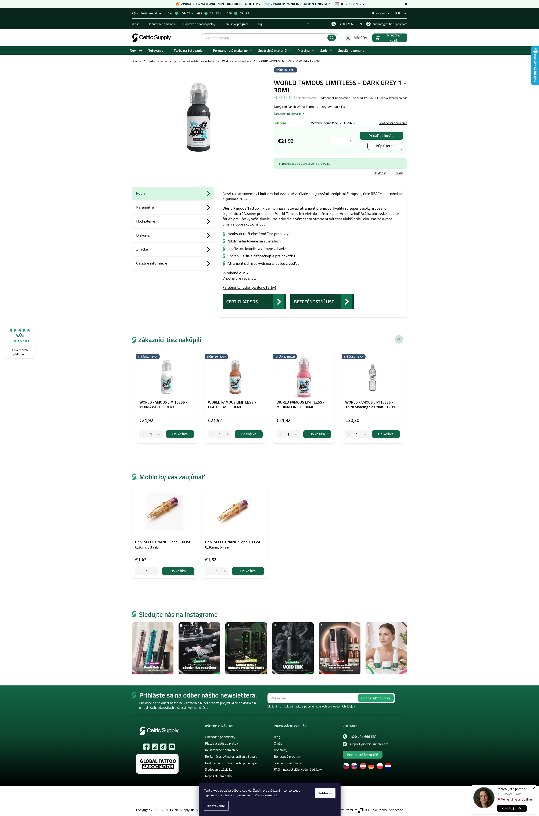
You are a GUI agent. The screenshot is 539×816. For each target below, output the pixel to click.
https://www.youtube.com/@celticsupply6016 (172, 747)
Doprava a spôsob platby (199, 24)
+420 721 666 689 (363, 736)
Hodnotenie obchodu (161, 24)
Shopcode (396, 809)
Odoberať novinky (375, 698)
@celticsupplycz (163, 747)
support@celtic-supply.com (368, 744)
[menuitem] (136, 50)
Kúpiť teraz (385, 146)
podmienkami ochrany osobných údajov (329, 706)
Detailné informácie (288, 113)
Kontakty (280, 750)
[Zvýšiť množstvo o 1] (351, 141)
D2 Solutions (377, 809)
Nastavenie (216, 805)
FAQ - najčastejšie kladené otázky (298, 769)
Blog (259, 24)
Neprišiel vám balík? (219, 776)
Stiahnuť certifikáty (288, 763)
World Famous (398, 98)
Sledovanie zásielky (218, 769)
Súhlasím (325, 793)
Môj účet (360, 37)
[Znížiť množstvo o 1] (335, 141)
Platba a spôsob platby (221, 743)
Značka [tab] (142, 249)
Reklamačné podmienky (221, 750)
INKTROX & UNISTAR (313, 4)
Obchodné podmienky (220, 736)
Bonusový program (236, 24)
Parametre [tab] (145, 207)
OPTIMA (254, 4)
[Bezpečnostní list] (322, 301)
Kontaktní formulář (362, 755)
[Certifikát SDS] (254, 301)
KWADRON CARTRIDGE (225, 4)
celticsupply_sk (155, 747)
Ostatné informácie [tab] (151, 263)
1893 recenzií (20, 340)
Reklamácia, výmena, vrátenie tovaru (231, 756)
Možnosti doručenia (393, 123)
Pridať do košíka (381, 135)
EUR (398, 13)
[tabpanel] (165, 532)
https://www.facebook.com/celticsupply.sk (146, 747)
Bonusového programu (315, 163)
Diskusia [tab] (143, 235)
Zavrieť (305, 173)
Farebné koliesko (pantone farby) (249, 287)
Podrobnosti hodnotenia (334, 98)
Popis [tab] (140, 193)
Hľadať (331, 38)
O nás (135, 24)
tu (277, 795)
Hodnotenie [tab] (145, 221)
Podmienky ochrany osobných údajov (231, 763)
